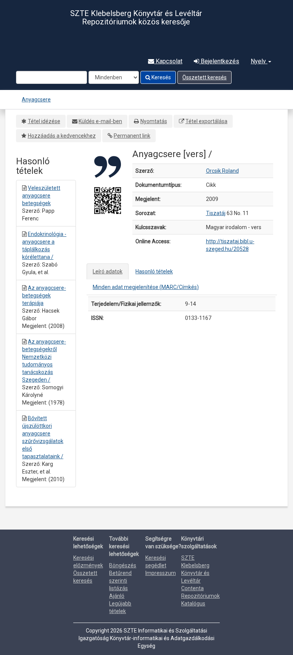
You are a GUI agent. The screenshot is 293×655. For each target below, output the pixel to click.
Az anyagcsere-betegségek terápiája (44, 295)
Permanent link (132, 136)
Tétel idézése (44, 121)
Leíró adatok (107, 271)
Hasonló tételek (154, 271)
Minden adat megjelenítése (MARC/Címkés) (146, 287)
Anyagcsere (36, 99)
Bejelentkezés (219, 61)
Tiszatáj (215, 213)
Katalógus (193, 603)
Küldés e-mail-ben (100, 121)
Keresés (160, 77)
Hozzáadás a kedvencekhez (62, 136)
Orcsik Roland (222, 171)
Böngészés (122, 565)
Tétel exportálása (206, 121)
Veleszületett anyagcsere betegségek (41, 195)
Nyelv (259, 61)
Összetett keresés (204, 77)
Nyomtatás (153, 121)
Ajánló (116, 596)
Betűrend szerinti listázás (120, 580)
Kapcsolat (168, 61)
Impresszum (160, 573)
